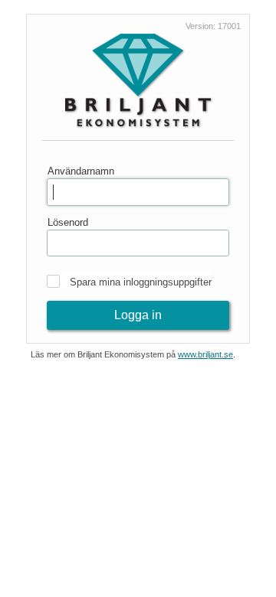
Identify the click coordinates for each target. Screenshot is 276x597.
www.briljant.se (205, 354)
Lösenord (68, 222)
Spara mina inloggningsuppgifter (141, 282)
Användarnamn (81, 171)
